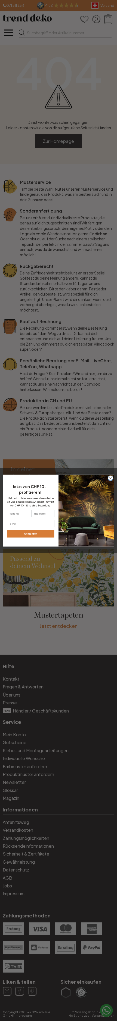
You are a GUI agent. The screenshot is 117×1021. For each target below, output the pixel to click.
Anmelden (30, 533)
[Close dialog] (110, 478)
